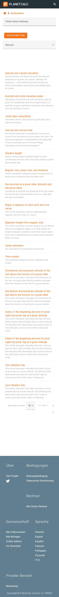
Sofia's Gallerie (14, 541)
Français (39, 546)
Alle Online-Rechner (36, 506)
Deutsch (39, 532)
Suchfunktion (17, 13)
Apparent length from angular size (24, 222)
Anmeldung (12, 586)
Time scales (12, 256)
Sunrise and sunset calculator (21, 73)
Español (39, 541)
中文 (37, 560)
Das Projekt (12, 476)
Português (40, 550)
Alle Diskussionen (15, 532)
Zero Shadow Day (15, 365)
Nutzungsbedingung (37, 476)
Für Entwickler (13, 546)
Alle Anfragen (13, 536)
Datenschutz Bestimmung (40, 480)
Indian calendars (14, 245)
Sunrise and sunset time (19, 130)
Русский (39, 555)
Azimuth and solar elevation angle (24, 96)
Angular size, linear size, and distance (26, 170)
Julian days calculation (18, 116)
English (39, 536)
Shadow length (13, 153)
